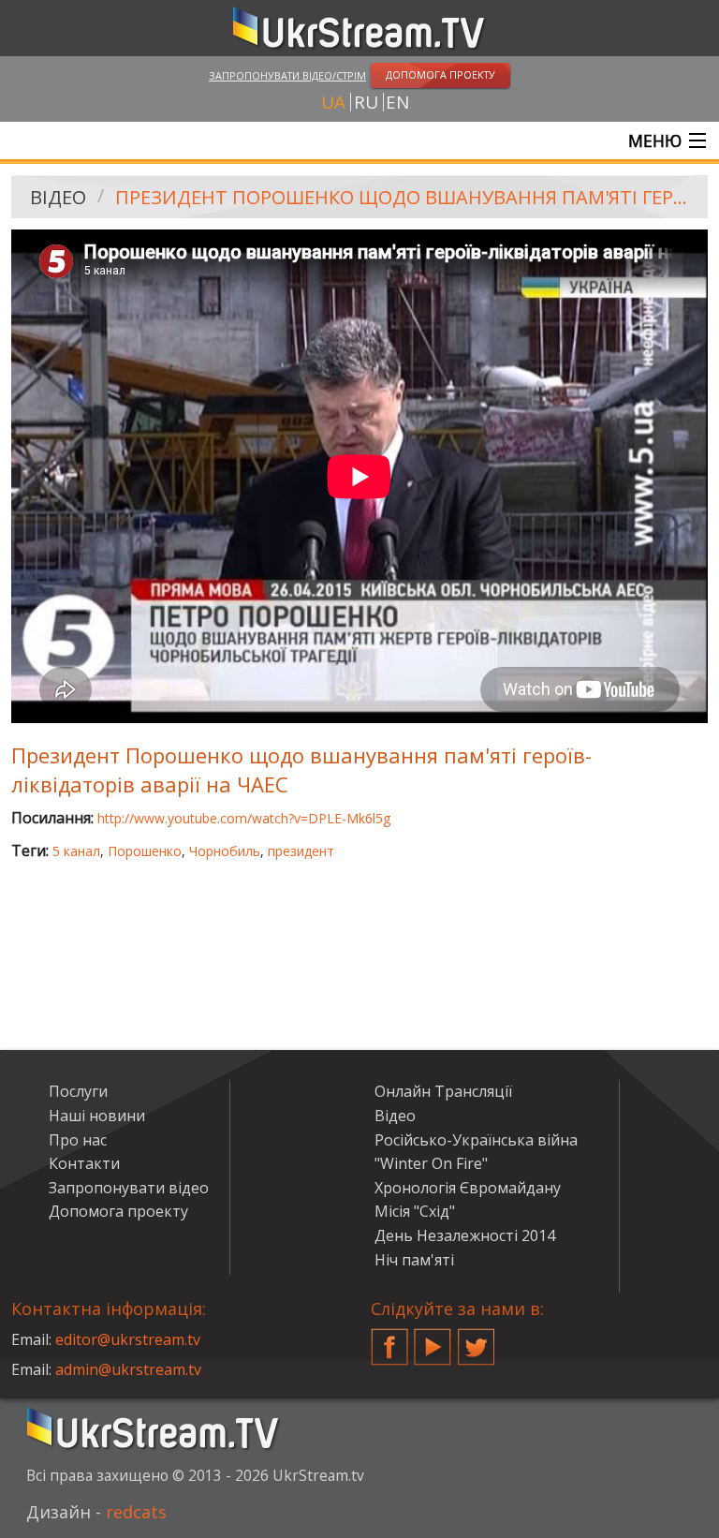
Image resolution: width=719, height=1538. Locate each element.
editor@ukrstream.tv (127, 1339)
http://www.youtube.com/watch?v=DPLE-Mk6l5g (243, 818)
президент (301, 851)
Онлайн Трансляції (443, 1091)
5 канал (76, 851)
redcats (136, 1512)
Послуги (78, 1091)
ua (333, 102)
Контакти (84, 1163)
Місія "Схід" (414, 1211)
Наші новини (97, 1115)
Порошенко (145, 851)
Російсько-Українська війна (476, 1140)
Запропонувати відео (129, 1187)
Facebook (389, 1339)
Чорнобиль (224, 851)
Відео (58, 197)
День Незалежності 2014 (464, 1235)
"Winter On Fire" (431, 1163)
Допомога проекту (118, 1211)
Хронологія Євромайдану (467, 1187)
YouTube (432, 1339)
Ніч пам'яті (414, 1260)
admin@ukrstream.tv (128, 1369)
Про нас (78, 1140)
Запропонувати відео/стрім (287, 75)
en (397, 102)
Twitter (476, 1339)
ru (366, 102)
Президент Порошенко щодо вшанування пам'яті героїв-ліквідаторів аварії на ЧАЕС (405, 197)
